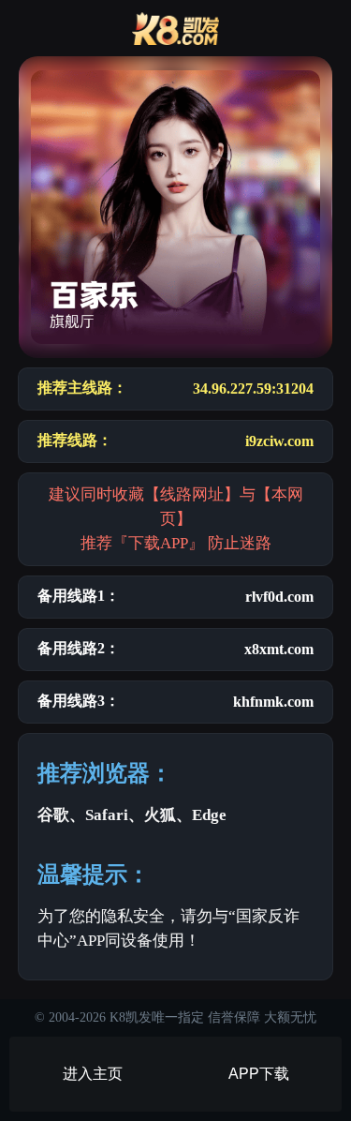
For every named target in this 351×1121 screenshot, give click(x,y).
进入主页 (93, 1074)
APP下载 (258, 1074)
